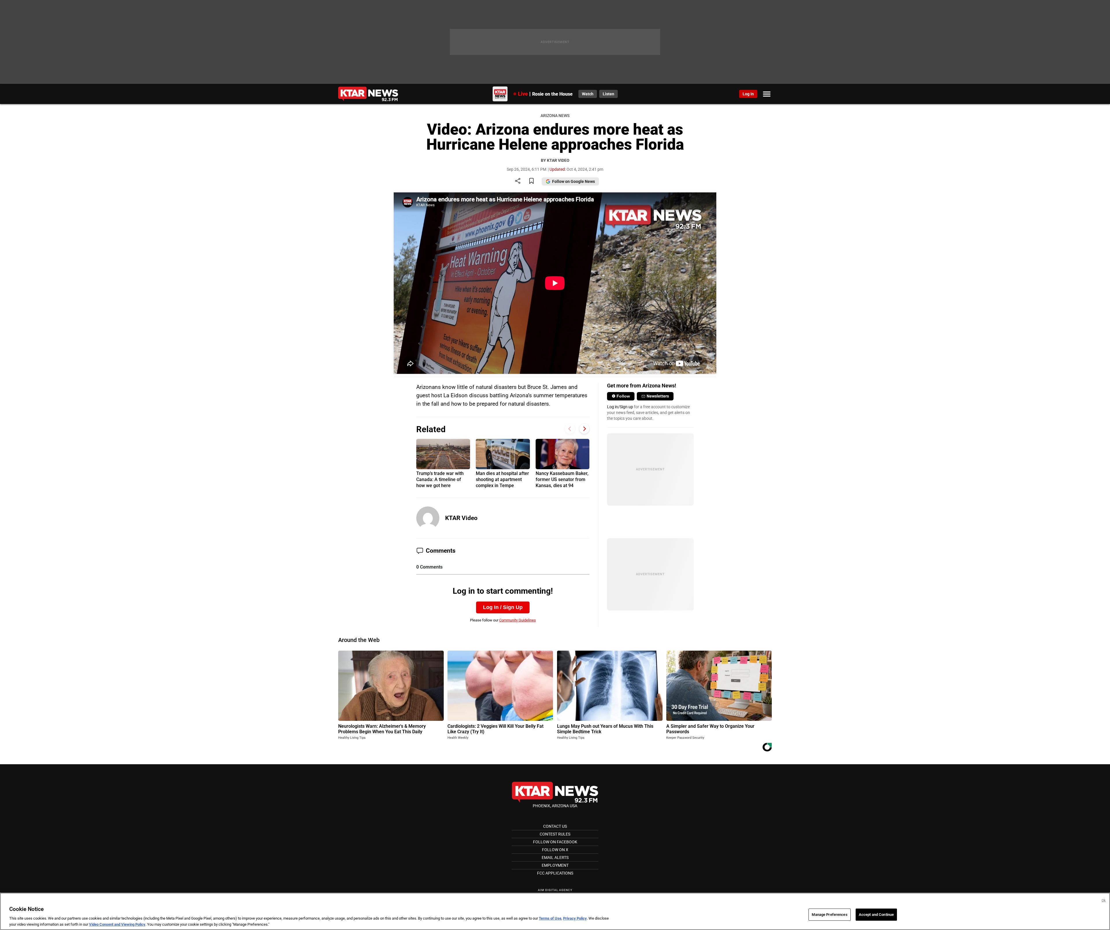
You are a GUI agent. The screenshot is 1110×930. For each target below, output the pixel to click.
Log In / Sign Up (503, 607)
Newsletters (658, 396)
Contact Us (555, 826)
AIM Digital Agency (555, 890)
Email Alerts (555, 857)
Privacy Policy (575, 918)
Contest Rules (555, 834)
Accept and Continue (876, 914)
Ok (1104, 900)
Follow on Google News (573, 181)
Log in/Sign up (620, 406)
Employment (555, 865)
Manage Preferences (829, 914)
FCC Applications (555, 873)
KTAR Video (461, 518)
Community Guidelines (517, 620)
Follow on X (555, 849)
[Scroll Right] (584, 429)
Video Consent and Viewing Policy (117, 924)
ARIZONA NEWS (555, 115)
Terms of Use (550, 918)
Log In (748, 94)
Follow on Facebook (555, 842)
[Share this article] (518, 181)
